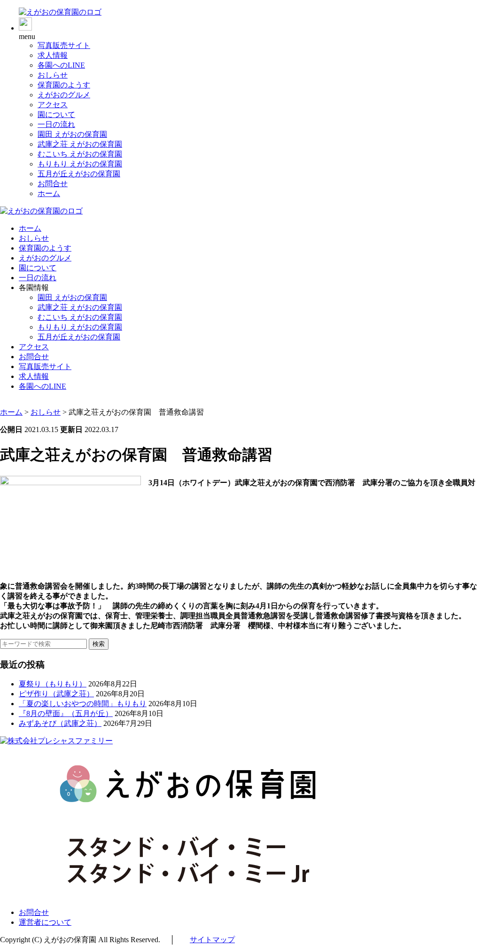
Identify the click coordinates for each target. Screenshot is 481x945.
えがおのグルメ (64, 95)
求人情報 (53, 55)
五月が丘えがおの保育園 (79, 174)
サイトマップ (212, 940)
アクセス (53, 105)
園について (56, 114)
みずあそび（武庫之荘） (60, 723)
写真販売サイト (64, 45)
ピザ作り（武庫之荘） (56, 694)
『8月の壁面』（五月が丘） (66, 713)
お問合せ (53, 184)
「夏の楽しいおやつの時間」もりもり (83, 704)
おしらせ (53, 75)
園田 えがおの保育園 (72, 134)
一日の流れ (56, 124)
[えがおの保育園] (60, 12)
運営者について (45, 922)
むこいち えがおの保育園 (80, 154)
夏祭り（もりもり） (52, 684)
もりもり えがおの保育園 (80, 164)
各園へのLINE (61, 65)
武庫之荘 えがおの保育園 (80, 144)
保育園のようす (64, 85)
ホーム (49, 193)
